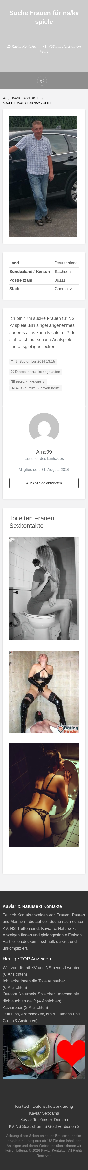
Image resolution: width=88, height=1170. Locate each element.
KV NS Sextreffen (25, 1126)
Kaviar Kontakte (24, 46)
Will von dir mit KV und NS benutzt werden (41, 967)
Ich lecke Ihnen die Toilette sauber (34, 981)
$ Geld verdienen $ (62, 1126)
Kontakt (22, 1106)
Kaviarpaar (12, 1007)
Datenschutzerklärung (53, 1106)
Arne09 (44, 452)
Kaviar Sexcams (44, 1113)
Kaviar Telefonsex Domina (44, 1120)
